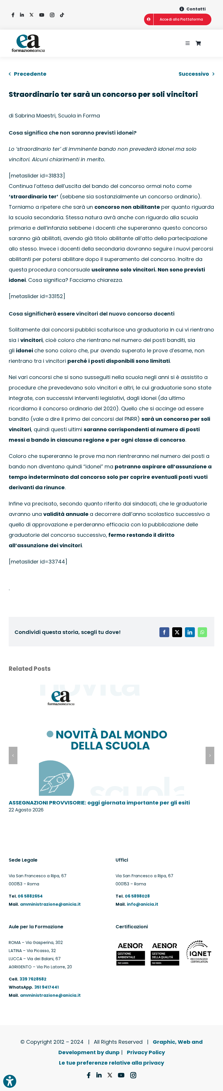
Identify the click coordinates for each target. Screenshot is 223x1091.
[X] (177, 632)
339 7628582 (32, 979)
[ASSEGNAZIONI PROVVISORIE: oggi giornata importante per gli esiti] (111, 688)
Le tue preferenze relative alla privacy (111, 1062)
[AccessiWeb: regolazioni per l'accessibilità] (10, 1081)
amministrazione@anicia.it (50, 904)
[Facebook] (164, 632)
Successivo (194, 73)
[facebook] (13, 15)
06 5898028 (137, 896)
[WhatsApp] (202, 632)
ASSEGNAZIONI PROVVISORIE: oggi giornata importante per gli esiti (99, 802)
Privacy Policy (146, 1052)
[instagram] (52, 15)
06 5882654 (30, 896)
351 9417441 (46, 987)
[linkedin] (22, 15)
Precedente (30, 73)
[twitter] (31, 15)
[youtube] (41, 15)
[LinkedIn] (190, 632)
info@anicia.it (142, 904)
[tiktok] (62, 15)
